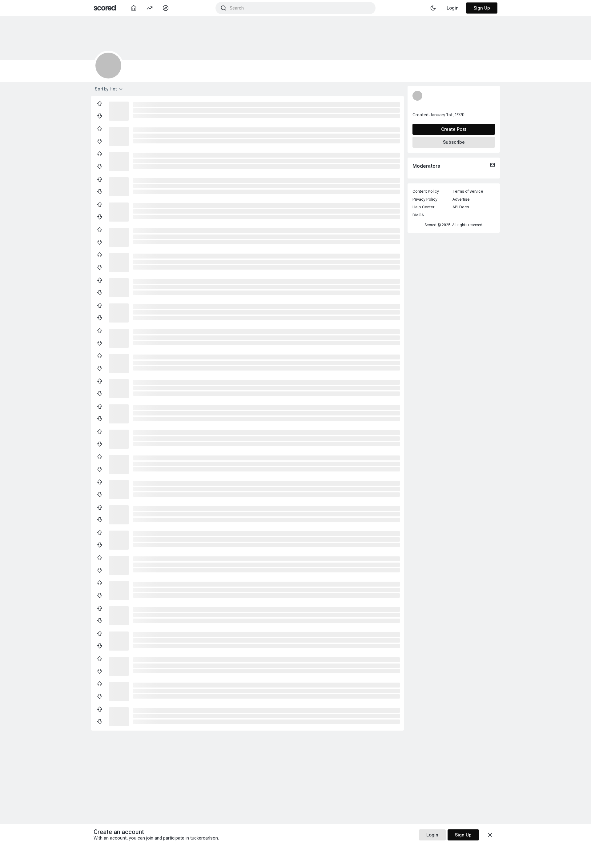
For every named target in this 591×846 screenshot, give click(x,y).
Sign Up (481, 8)
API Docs (460, 207)
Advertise (461, 199)
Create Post (453, 129)
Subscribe (454, 142)
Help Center (423, 207)
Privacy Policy (424, 199)
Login (432, 835)
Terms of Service (467, 191)
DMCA (418, 215)
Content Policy (425, 191)
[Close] (490, 835)
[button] (119, 110)
